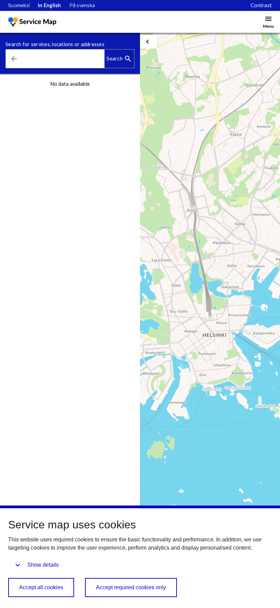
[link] (19, 5)
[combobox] (63, 59)
